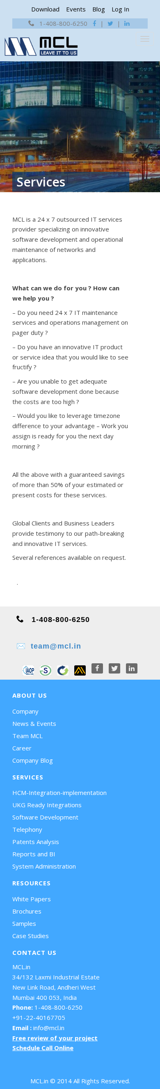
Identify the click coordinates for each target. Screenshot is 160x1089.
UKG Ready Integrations (47, 805)
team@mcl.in (56, 646)
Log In (120, 9)
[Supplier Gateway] (45, 669)
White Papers (31, 899)
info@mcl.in (48, 1028)
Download (45, 9)
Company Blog (32, 760)
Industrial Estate (76, 977)
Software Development (45, 817)
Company (25, 711)
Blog (98, 9)
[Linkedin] (131, 669)
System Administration (44, 866)
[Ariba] (80, 669)
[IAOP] (28, 669)
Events (76, 9)
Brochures (26, 911)
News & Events (34, 723)
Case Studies (30, 936)
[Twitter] (115, 669)
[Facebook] (98, 669)
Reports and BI (33, 854)
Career (22, 748)
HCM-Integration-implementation (59, 792)
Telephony (27, 829)
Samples (24, 923)
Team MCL (27, 736)
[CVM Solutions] (63, 669)
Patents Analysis (35, 842)
